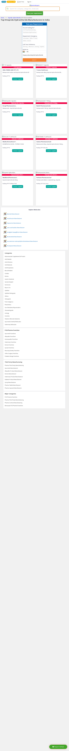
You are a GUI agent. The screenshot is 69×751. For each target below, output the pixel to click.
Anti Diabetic (8, 259)
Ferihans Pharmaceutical (43, 177)
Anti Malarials (8, 265)
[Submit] (8, 9)
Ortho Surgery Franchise (11, 353)
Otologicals (8, 299)
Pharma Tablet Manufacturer (13, 385)
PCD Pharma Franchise (11, 397)
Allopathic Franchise (10, 336)
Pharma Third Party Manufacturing (14, 365)
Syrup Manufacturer (10, 382)
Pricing (4, 2)
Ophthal (7, 290)
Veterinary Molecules (10, 324)
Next (34, 60)
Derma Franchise (9, 345)
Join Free (21, 2)
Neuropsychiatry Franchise (12, 350)
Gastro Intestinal (9, 279)
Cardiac (7, 273)
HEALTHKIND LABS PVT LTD (11, 70)
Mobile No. (25, 49)
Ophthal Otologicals (10, 293)
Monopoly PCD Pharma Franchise (14, 405)
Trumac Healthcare (42, 70)
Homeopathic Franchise (11, 339)
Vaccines (7, 316)
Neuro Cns (8, 287)
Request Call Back (59, 746)
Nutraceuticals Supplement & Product (15, 256)
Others (7, 296)
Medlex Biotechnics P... (10, 142)
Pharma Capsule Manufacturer (13, 388)
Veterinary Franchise (10, 342)
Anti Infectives (8, 262)
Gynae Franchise (9, 348)
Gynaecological (9, 282)
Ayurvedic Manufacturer (11, 368)
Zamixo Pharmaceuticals (43, 142)
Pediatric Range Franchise (12, 356)
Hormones (8, 285)
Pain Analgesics (9, 302)
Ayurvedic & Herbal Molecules (13, 321)
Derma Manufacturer (10, 374)
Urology (7, 313)
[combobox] (32, 9)
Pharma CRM (11, 2)
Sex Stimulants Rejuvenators (12, 307)
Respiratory (8, 304)
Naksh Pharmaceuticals (43, 106)
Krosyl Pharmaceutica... (10, 106)
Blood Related (8, 270)
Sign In (29, 2)
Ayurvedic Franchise (10, 333)
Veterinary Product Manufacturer (14, 376)
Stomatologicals (9, 310)
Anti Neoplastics (9, 268)
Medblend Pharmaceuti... (10, 177)
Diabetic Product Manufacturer (13, 379)
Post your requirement (34, 13)
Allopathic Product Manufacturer (13, 371)
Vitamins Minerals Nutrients (12, 319)
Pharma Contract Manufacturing (13, 403)
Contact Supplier (17, 79)
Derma (6, 276)
